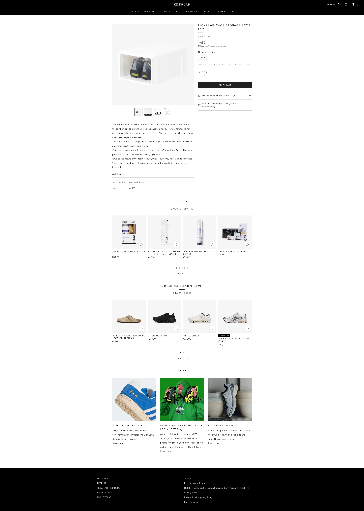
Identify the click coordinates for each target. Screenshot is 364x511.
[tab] (177, 268)
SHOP (232, 11)
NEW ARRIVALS (192, 11)
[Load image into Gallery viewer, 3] (158, 112)
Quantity (202, 71)
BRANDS (133, 11)
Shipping (202, 46)
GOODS (165, 11)
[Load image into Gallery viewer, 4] (168, 112)
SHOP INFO (103, 478)
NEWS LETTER (104, 492)
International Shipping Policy (198, 497)
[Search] (346, 4)
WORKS (221, 11)
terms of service (192, 502)
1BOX (203, 57)
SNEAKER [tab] (177, 293)
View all (180, 274)
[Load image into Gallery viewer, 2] (148, 112)
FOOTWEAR (149, 11)
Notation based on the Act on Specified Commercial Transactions (216, 488)
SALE (177, 11)
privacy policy (190, 492)
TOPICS (207, 11)
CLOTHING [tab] (188, 209)
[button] (330, 5)
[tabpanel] (182, 238)
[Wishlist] (340, 4)
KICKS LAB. (204, 36)
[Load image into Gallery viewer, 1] (138, 112)
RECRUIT (101, 483)
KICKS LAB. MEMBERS (108, 488)
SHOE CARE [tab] (176, 209)
